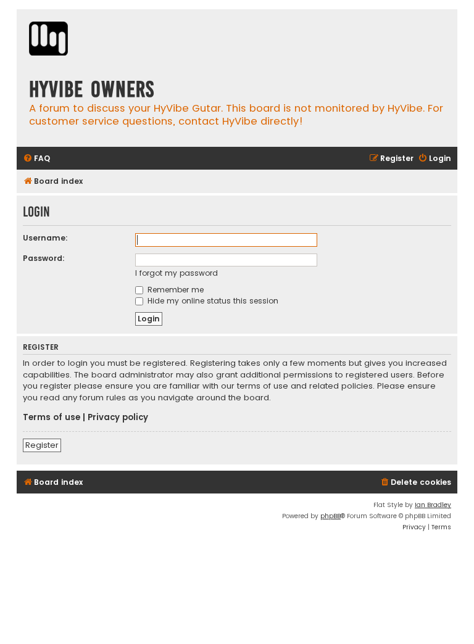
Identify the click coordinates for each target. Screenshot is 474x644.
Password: (44, 258)
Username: (45, 238)
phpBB (330, 516)
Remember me (174, 289)
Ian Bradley (433, 505)
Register (42, 445)
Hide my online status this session (211, 300)
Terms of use (51, 417)
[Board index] (48, 40)
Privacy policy (118, 417)
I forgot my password (176, 273)
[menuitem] (36, 159)
